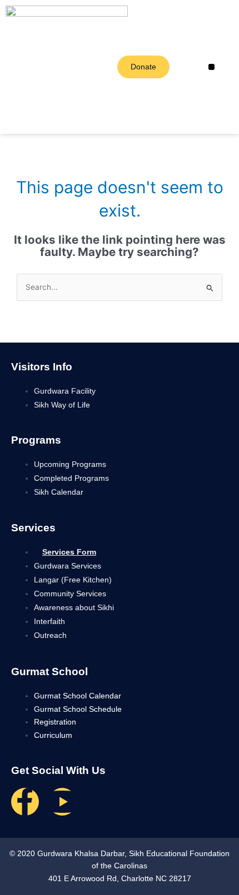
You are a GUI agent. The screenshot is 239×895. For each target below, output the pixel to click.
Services (33, 528)
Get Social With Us (58, 770)
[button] (211, 67)
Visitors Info (41, 367)
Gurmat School (49, 671)
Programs (36, 440)
